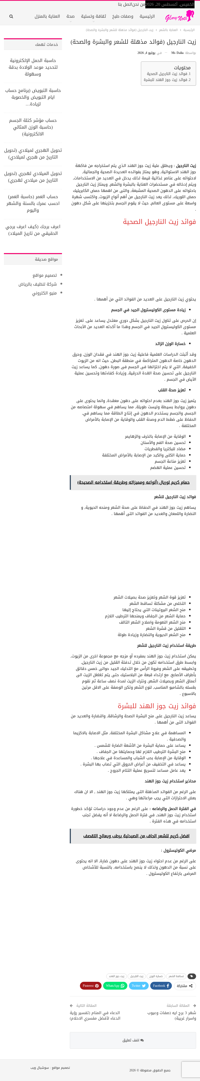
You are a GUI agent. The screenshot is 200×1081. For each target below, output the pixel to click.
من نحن (138, 4)
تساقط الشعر (176, 976)
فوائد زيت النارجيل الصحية (167, 74)
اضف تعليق (131, 1040)
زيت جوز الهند (116, 976)
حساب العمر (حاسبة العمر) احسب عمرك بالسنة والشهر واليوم (33, 203)
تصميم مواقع (45, 275)
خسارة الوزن (156, 976)
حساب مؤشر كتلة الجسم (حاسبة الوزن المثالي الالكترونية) (33, 127)
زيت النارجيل (136, 976)
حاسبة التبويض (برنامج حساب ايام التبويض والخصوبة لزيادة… (33, 97)
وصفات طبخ (122, 16)
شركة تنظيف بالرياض (37, 284)
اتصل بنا (125, 4)
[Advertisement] (133, 126)
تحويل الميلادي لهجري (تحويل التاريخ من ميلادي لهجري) (33, 176)
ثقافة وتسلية (93, 16)
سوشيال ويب (39, 1068)
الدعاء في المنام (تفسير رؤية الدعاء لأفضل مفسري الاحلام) (95, 1015)
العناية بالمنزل (47, 16)
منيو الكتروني (44, 293)
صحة (70, 16)
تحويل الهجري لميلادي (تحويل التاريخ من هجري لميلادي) (33, 153)
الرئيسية (147, 16)
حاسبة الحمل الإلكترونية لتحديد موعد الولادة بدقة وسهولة (33, 67)
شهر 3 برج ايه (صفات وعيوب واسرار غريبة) (171, 1015)
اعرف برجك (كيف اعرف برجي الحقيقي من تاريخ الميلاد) (32, 229)
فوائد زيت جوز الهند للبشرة (165, 80)
